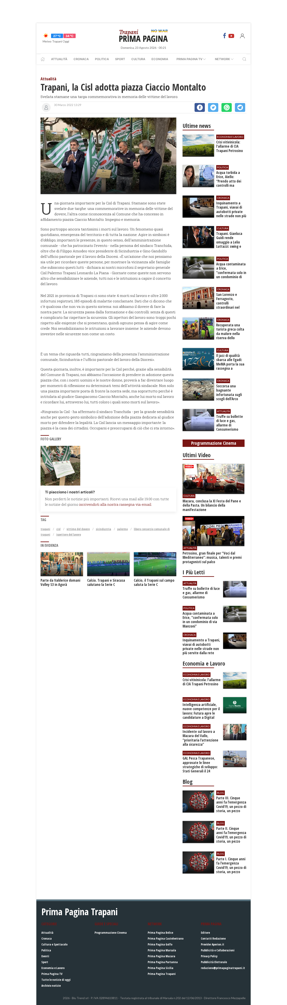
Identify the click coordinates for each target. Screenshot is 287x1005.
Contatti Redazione (213, 938)
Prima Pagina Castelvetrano (165, 938)
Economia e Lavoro (53, 968)
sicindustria (103, 529)
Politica (102, 59)
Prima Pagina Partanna (163, 962)
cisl (58, 529)
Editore (205, 933)
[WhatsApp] (226, 107)
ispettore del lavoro (68, 534)
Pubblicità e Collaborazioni (217, 950)
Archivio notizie (51, 986)
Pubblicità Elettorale (214, 962)
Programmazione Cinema (111, 933)
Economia (159, 59)
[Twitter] (213, 107)
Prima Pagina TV (51, 974)
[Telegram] (240, 107)
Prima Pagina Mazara (161, 956)
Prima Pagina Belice (160, 933)
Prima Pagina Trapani (162, 974)
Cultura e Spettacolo (54, 944)
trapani (45, 529)
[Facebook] (224, 36)
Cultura (138, 59)
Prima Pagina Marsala (162, 950)
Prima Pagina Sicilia (160, 968)
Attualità (59, 59)
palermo (122, 529)
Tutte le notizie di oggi (56, 980)
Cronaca (81, 59)
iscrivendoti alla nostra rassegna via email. (115, 504)
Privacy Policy (209, 956)
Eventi (45, 956)
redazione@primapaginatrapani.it (223, 968)
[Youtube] (231, 36)
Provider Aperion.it (212, 944)
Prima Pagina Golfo (160, 944)
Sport (120, 59)
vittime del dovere (78, 529)
